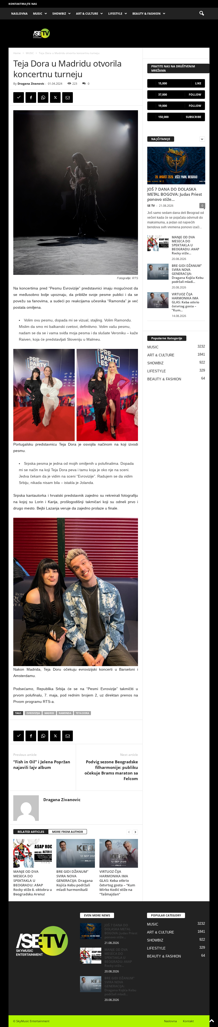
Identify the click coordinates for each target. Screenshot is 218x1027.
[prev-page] (129, 832)
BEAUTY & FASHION (146, 13)
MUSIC (37, 13)
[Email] (67, 97)
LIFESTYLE (115, 13)
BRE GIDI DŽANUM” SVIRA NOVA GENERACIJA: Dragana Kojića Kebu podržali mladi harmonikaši (74, 880)
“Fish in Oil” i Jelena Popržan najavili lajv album (41, 764)
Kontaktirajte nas (23, 4)
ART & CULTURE (87, 13)
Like (198, 83)
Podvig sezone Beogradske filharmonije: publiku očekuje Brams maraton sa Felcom (111, 770)
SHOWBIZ (59, 13)
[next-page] (135, 832)
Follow (195, 94)
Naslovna (170, 1021)
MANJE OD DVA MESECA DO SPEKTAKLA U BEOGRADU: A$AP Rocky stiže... (185, 245)
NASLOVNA (19, 13)
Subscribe (193, 117)
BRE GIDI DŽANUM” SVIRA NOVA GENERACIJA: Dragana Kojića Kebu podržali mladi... (188, 273)
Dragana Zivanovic (31, 83)
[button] (201, 13)
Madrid (49, 713)
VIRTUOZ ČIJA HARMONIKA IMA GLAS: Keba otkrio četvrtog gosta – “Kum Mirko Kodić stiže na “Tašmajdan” (117, 882)
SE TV (151, 205)
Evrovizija (33, 713)
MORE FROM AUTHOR (67, 832)
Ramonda (65, 713)
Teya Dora (82, 713)
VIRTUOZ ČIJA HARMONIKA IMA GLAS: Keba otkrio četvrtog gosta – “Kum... (185, 302)
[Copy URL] (18, 97)
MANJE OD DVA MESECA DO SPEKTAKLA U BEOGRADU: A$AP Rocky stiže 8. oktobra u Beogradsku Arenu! (32, 882)
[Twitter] (55, 97)
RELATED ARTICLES (31, 832)
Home (17, 53)
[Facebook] (31, 97)
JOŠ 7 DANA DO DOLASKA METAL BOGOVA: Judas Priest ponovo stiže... (174, 194)
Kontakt (188, 1021)
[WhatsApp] (43, 97)
